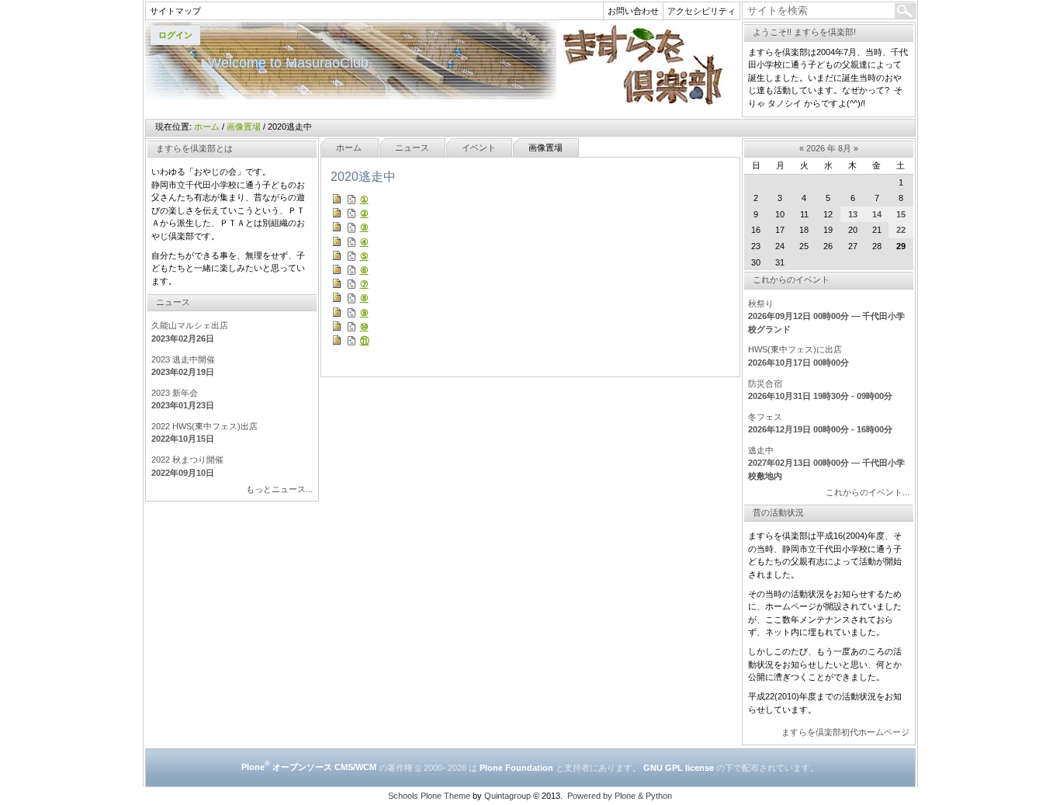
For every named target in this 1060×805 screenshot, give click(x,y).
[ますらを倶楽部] (442, 63)
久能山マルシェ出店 (189, 325)
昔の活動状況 (778, 512)
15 (901, 214)
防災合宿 (765, 383)
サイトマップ (175, 11)
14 (877, 214)
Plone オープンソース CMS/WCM (308, 767)
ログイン (175, 35)
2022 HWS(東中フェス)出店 (204, 426)
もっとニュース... (279, 489)
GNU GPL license (678, 767)
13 (852, 214)
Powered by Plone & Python (619, 795)
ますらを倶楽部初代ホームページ (845, 732)
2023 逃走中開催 (183, 359)
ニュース (412, 147)
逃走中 (761, 450)
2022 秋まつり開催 (187, 459)
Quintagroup (507, 795)
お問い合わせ (633, 11)
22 (901, 229)
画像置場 (244, 126)
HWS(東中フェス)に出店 (795, 349)
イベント (479, 147)
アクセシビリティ (701, 11)
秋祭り (761, 303)
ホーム (207, 126)
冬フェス (765, 417)
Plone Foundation (516, 767)
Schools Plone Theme (429, 795)
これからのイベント (791, 279)
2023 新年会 (174, 392)
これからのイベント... (867, 492)
